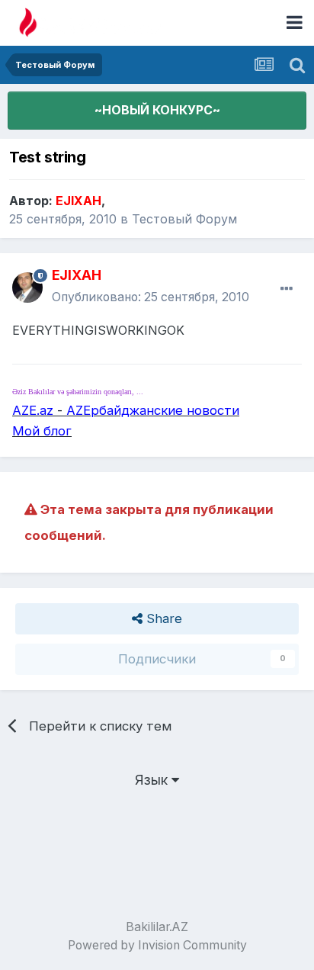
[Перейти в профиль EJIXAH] (27, 287)
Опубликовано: (150, 297)
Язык (153, 780)
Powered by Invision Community (157, 945)
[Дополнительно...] (286, 289)
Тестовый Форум (184, 218)
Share (162, 618)
